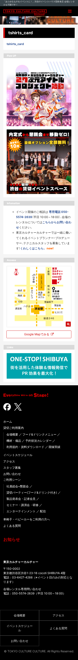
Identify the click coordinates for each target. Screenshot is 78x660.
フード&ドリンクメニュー (39, 434)
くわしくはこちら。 (33, 248)
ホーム (7, 421)
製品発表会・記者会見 (21, 498)
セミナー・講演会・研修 (22, 505)
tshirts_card (15, 44)
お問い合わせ (12, 474)
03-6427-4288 (22, 577)
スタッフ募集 (12, 467)
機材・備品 (13, 440)
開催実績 (54, 447)
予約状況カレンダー (38, 440)
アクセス (9, 461)
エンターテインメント (21, 511)
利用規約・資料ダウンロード (25, 447)
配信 (43, 511)
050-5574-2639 (23, 593)
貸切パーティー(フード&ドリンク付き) (31, 492)
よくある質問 (12, 525)
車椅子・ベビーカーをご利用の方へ (26, 519)
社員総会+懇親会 (17, 486)
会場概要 (12, 434)
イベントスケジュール (17, 455)
